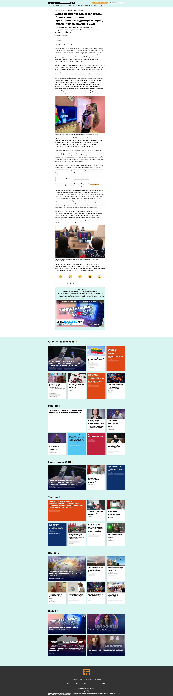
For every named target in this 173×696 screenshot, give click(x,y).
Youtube (80, 683)
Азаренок (58, 35)
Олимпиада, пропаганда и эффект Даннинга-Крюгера (80, 291)
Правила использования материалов (90, 679)
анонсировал (94, 184)
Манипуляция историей (74, 344)
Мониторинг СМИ (59, 462)
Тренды (57, 5)
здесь (66, 213)
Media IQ (86, 57)
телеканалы (65, 35)
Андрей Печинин (59, 38)
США (50, 601)
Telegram (87, 683)
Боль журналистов (86, 344)
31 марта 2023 (58, 40)
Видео (90, 5)
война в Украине (52, 452)
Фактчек (75, 5)
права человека (111, 429)
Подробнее (66, 694)
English (95, 5)
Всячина (53, 552)
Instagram (96, 683)
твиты (63, 578)
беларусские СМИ (52, 368)
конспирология (91, 367)
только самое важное (81, 179)
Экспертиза (63, 5)
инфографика (59, 368)
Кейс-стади (51, 5)
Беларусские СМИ (77, 10)
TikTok (104, 683)
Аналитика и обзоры (62, 10)
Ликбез (69, 5)
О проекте (75, 679)
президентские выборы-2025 (113, 360)
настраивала (79, 74)
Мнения (53, 405)
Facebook (71, 683)
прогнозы (70, 390)
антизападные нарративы (112, 573)
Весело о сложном (83, 5)
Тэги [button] (100, 5)
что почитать (110, 452)
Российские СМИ (62, 344)
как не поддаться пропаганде (69, 368)
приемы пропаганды (53, 396)
